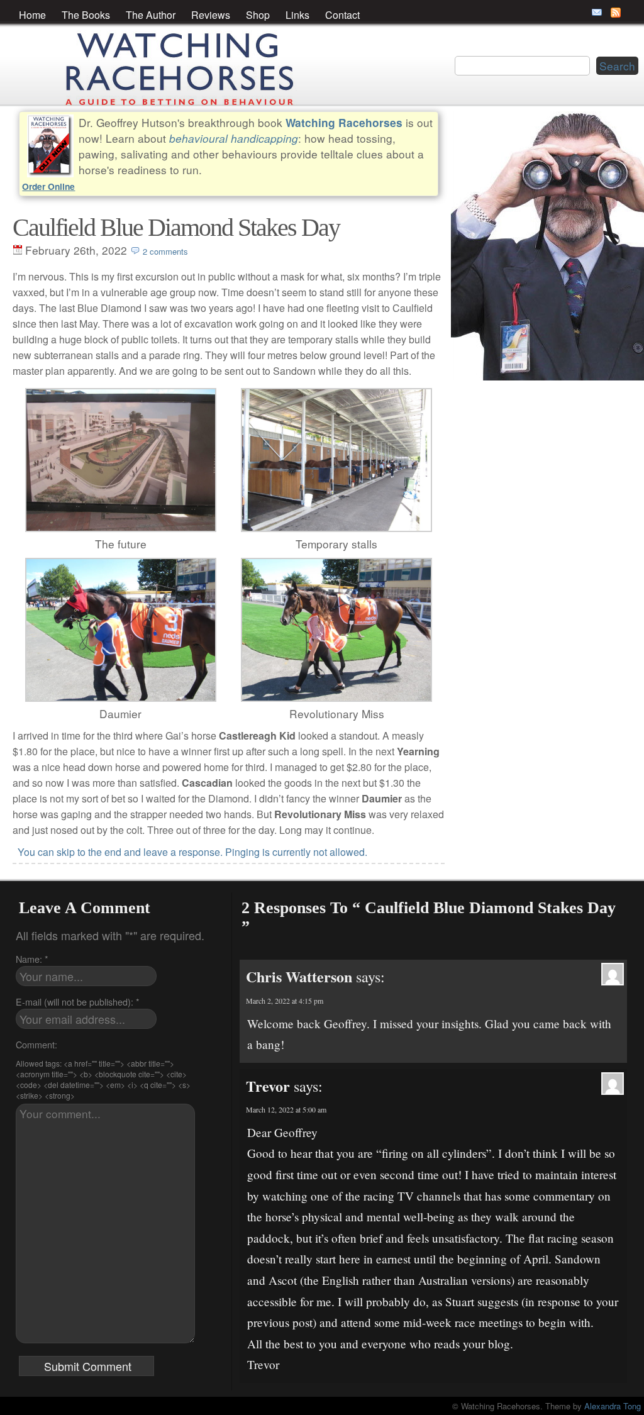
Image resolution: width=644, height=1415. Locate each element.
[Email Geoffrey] (597, 12)
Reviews (210, 15)
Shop (258, 15)
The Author (150, 15)
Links (297, 15)
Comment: (36, 1044)
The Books (86, 15)
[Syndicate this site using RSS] (615, 12)
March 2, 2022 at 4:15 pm (284, 1001)
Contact (342, 15)
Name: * (32, 958)
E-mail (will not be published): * (78, 1001)
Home (32, 15)
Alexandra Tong (612, 1406)
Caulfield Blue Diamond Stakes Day (176, 227)
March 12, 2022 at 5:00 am (286, 1109)
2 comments (165, 251)
